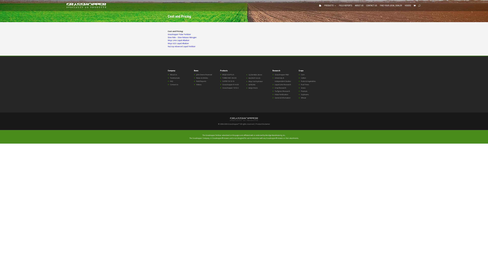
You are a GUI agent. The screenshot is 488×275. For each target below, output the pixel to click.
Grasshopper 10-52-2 (230, 88)
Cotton (303, 78)
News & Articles (202, 78)
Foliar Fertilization (281, 94)
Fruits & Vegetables (308, 81)
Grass (303, 88)
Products (329, 5)
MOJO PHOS (253, 88)
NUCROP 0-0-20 (254, 78)
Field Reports (345, 5)
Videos (408, 5)
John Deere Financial (204, 74)
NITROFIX (252, 85)
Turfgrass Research (282, 91)
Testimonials (175, 78)
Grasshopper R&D (282, 74)
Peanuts (304, 91)
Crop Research (280, 88)
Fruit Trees (305, 84)
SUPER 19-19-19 (228, 81)
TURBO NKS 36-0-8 (229, 78)
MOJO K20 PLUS (228, 74)
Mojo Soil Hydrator (256, 81)
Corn (303, 74)
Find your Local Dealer (391, 5)
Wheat (303, 98)
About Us (359, 5)
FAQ (171, 81)
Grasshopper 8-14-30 (230, 84)
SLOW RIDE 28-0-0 (255, 75)
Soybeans (305, 94)
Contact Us (371, 5)
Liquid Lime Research (283, 84)
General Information (283, 98)
